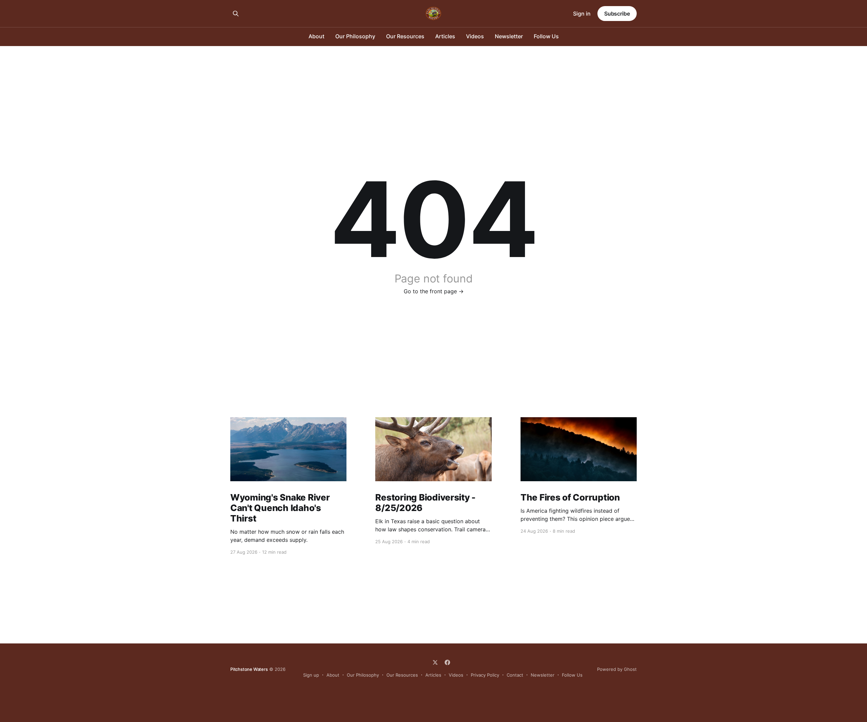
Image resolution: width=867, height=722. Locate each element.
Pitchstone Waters (249, 669)
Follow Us (546, 36)
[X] (435, 662)
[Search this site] (235, 13)
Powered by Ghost (617, 669)
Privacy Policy (485, 675)
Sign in (582, 13)
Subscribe (617, 13)
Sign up (311, 675)
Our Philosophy (355, 36)
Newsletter (509, 36)
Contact (515, 675)
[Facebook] (447, 662)
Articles (445, 36)
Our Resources (405, 36)
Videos (475, 36)
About (316, 36)
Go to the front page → (434, 291)
